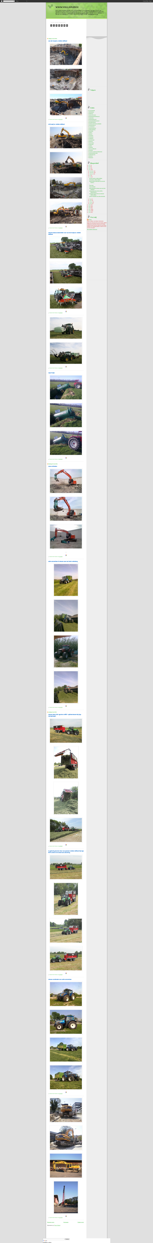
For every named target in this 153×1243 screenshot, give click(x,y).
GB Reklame (91, 111)
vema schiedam (52, 466)
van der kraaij (91, 139)
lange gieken (91, 142)
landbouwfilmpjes (92, 129)
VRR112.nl (91, 113)
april (90, 199)
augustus (91, 173)
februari (91, 202)
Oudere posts (81, 1222)
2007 (89, 209)
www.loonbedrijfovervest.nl (94, 120)
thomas (90, 219)
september (91, 172)
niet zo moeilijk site (92, 148)
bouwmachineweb (92, 128)
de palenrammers (92, 122)
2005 (89, 212)
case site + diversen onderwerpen (95, 151)
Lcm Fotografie (92, 110)
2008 (89, 207)
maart (90, 200)
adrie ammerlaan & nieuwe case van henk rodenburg (63, 561)
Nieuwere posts (50, 1222)
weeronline (91, 131)
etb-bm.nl (91, 156)
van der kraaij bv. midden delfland (57, 41)
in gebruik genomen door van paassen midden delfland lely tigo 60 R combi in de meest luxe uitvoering (66, 851)
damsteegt (91, 157)
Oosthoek (91, 147)
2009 (89, 206)
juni (90, 175)
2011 (89, 169)
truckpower (91, 136)
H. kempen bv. (92, 126)
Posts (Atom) (57, 1225)
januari (90, 203)
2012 (89, 168)
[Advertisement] (79, 30)
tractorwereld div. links (93, 153)
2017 (89, 165)
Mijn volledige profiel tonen (92, 229)
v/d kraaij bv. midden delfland (56, 124)
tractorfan (91, 150)
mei (90, 176)
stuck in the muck (92, 114)
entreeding (91, 135)
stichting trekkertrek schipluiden (95, 123)
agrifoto (90, 145)
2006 (89, 210)
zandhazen (91, 138)
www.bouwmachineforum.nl (94, 116)
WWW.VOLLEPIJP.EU (67, 7)
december (91, 171)
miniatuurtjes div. (92, 154)
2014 (89, 166)
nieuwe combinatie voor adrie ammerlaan (59, 979)
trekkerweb (91, 144)
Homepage (65, 1222)
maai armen (91, 117)
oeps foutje (51, 373)
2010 (89, 204)
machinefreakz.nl (92, 125)
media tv (90, 132)
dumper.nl (91, 141)
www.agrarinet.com (92, 119)
